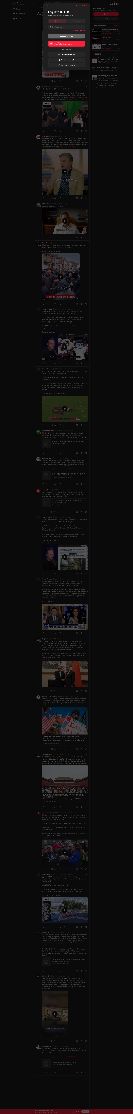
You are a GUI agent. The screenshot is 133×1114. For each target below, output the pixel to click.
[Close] (47, 5)
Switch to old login (81, 5)
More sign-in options (68, 65)
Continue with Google (68, 54)
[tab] (57, 21)
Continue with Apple (67, 60)
